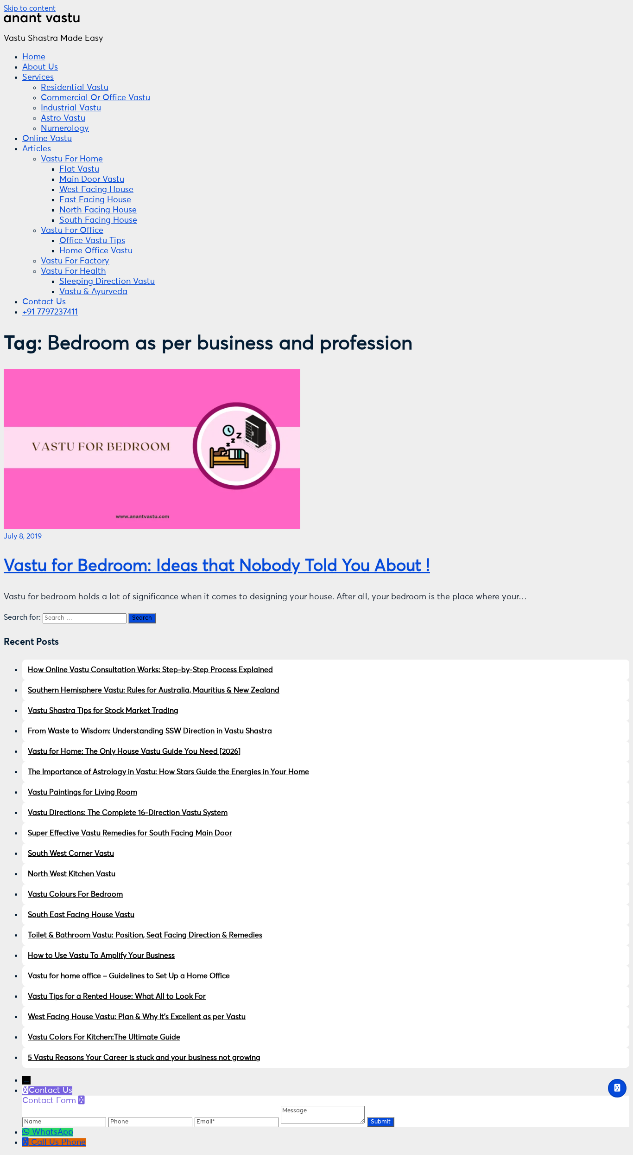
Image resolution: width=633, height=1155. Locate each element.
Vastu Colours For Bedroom (75, 894)
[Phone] (151, 1121)
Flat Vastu (79, 169)
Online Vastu (47, 139)
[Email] (238, 1121)
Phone (73, 1142)
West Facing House (96, 190)
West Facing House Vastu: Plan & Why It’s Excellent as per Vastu (137, 1016)
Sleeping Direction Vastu (107, 281)
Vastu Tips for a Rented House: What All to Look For (117, 996)
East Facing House (95, 200)
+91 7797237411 (50, 312)
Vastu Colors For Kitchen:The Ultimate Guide (104, 1037)
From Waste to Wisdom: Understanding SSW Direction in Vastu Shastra (150, 731)
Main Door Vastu (91, 179)
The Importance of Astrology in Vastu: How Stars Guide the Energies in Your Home (168, 772)
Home (33, 57)
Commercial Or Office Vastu (95, 98)
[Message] (324, 1121)
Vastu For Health (73, 271)
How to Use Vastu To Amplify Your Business (101, 955)
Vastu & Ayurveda (93, 292)
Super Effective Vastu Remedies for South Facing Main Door (130, 833)
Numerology (65, 128)
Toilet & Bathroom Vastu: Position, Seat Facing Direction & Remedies (145, 935)
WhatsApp (52, 1132)
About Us (40, 67)
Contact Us (44, 302)
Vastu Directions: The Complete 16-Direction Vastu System (128, 812)
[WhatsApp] (27, 1132)
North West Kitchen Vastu (71, 874)
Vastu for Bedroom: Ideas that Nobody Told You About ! (217, 566)
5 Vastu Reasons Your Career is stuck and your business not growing (144, 1057)
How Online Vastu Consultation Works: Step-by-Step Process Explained (150, 670)
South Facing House (98, 220)
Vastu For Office (72, 230)
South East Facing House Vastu (81, 914)
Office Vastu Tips (92, 241)
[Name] (65, 1121)
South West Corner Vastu (71, 853)
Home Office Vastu (96, 251)
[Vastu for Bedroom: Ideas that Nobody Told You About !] (152, 527)
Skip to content (30, 8)
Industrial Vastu (71, 108)
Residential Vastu (74, 87)
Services (38, 77)
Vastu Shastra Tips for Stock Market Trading (103, 710)
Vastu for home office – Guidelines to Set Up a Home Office (129, 976)
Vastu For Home (72, 159)
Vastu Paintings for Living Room (82, 792)
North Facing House (98, 210)
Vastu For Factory (75, 261)
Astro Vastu (63, 118)
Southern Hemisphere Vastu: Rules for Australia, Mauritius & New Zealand (153, 690)
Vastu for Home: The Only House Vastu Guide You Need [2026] (134, 751)
